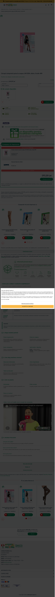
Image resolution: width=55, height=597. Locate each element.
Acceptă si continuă (27, 306)
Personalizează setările (27, 303)
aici (8, 299)
